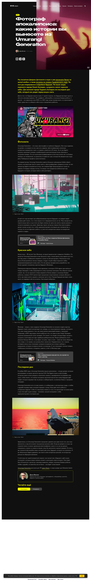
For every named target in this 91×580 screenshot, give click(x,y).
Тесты (39, 6)
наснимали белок (62, 80)
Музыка (64, 6)
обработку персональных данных (59, 576)
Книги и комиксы (78, 6)
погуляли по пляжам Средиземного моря (51, 82)
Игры (59, 6)
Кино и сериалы (53, 6)
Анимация (45, 6)
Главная (35, 6)
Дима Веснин (22, 51)
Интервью (70, 6)
